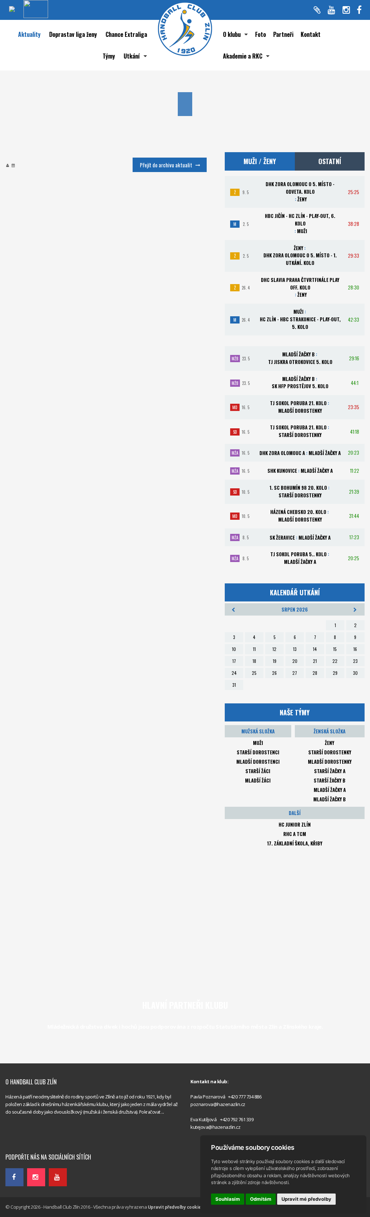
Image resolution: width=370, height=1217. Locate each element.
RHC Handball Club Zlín (29, 1141)
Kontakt (310, 34)
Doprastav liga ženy (73, 34)
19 (274, 661)
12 (274, 649)
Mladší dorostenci (258, 761)
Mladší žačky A (330, 789)
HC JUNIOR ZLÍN (295, 824)
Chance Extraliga (126, 34)
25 (254, 673)
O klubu (232, 34)
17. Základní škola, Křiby (294, 843)
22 (334, 661)
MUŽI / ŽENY (260, 161)
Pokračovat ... (151, 1112)
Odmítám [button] (260, 1199)
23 (355, 661)
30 (355, 673)
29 (335, 673)
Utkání (132, 56)
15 (335, 649)
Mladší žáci (258, 780)
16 (355, 649)
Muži (258, 742)
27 (294, 673)
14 (315, 649)
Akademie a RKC (242, 56)
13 (295, 649)
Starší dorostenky (329, 752)
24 (234, 673)
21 (315, 661)
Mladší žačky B (329, 799)
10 (234, 649)
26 (274, 673)
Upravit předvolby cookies (176, 1207)
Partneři (283, 34)
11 (254, 649)
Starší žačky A (329, 771)
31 (234, 685)
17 (234, 661)
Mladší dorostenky (330, 761)
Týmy (109, 56)
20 (294, 661)
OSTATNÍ (329, 161)
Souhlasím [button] (227, 1199)
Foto (260, 34)
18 (254, 661)
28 (315, 673)
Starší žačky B (329, 780)
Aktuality (29, 34)
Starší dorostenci (258, 752)
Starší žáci (257, 771)
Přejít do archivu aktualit (166, 165)
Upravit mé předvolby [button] (306, 1199)
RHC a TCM (294, 833)
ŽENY (329, 742)
